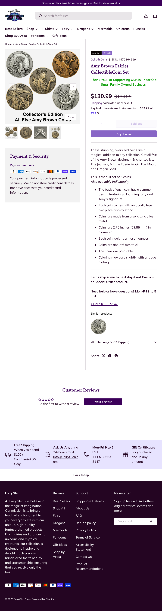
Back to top (81, 475)
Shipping (96, 103)
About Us (82, 508)
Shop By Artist (16, 36)
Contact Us (84, 557)
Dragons (59, 523)
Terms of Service (88, 537)
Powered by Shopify (43, 599)
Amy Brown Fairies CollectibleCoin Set (36, 44)
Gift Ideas (59, 36)
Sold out (136, 123)
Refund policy (86, 523)
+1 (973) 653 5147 (104, 304)
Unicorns (123, 29)
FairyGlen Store (22, 599)
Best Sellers (14, 29)
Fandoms (59, 537)
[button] (155, 15)
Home (8, 44)
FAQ (79, 516)
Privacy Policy (86, 530)
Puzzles (139, 29)
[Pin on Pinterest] (116, 356)
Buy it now (124, 134)
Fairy (56, 516)
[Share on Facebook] (110, 356)
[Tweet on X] (103, 356)
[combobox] (83, 16)
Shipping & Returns (90, 501)
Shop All (59, 508)
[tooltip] (99, 326)
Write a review (103, 401)
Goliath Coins (99, 59)
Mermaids (105, 29)
